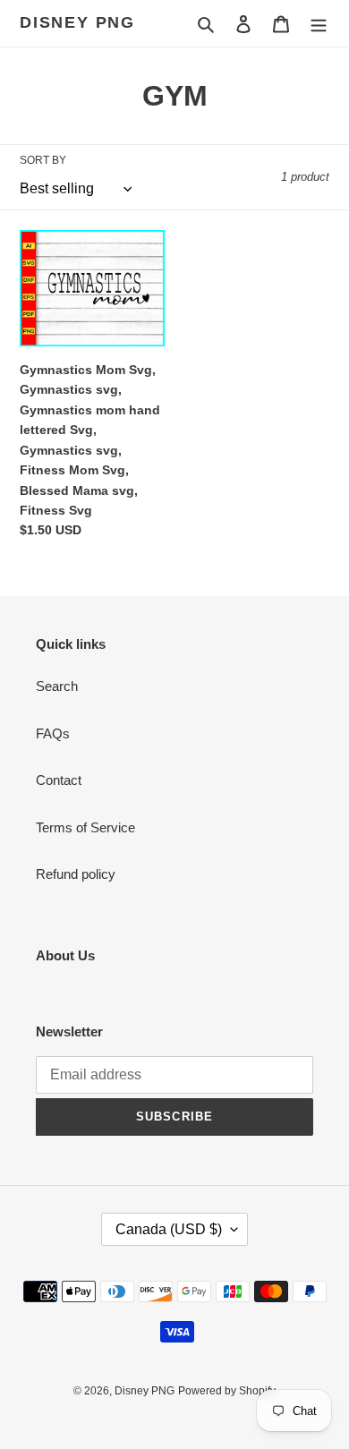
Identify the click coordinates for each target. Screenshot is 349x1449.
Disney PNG (77, 22)
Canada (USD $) (168, 1229)
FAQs (53, 733)
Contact (58, 780)
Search (57, 686)
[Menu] (318, 23)
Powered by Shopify (227, 1391)
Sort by (43, 160)
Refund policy (75, 874)
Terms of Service (85, 827)
